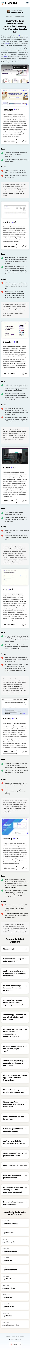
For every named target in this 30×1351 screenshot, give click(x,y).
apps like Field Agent (10, 1224)
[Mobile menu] (27, 3)
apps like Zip (7, 1260)
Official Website (10, 141)
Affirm (7, 222)
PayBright (8, 110)
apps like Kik (7, 1316)
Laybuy (7, 718)
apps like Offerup (8, 1288)
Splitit (7, 468)
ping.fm (11, 3)
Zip (6, 589)
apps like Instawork (9, 1251)
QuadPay (8, 342)
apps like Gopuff (8, 1242)
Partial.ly (8, 838)
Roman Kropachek (17, 12)
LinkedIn (19, 1340)
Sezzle (20, 35)
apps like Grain (8, 1233)
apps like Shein (7, 1297)
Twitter (13, 1340)
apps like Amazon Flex (10, 1325)
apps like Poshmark (9, 1270)
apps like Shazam (8, 1279)
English (15, 1344)
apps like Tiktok (8, 1307)
